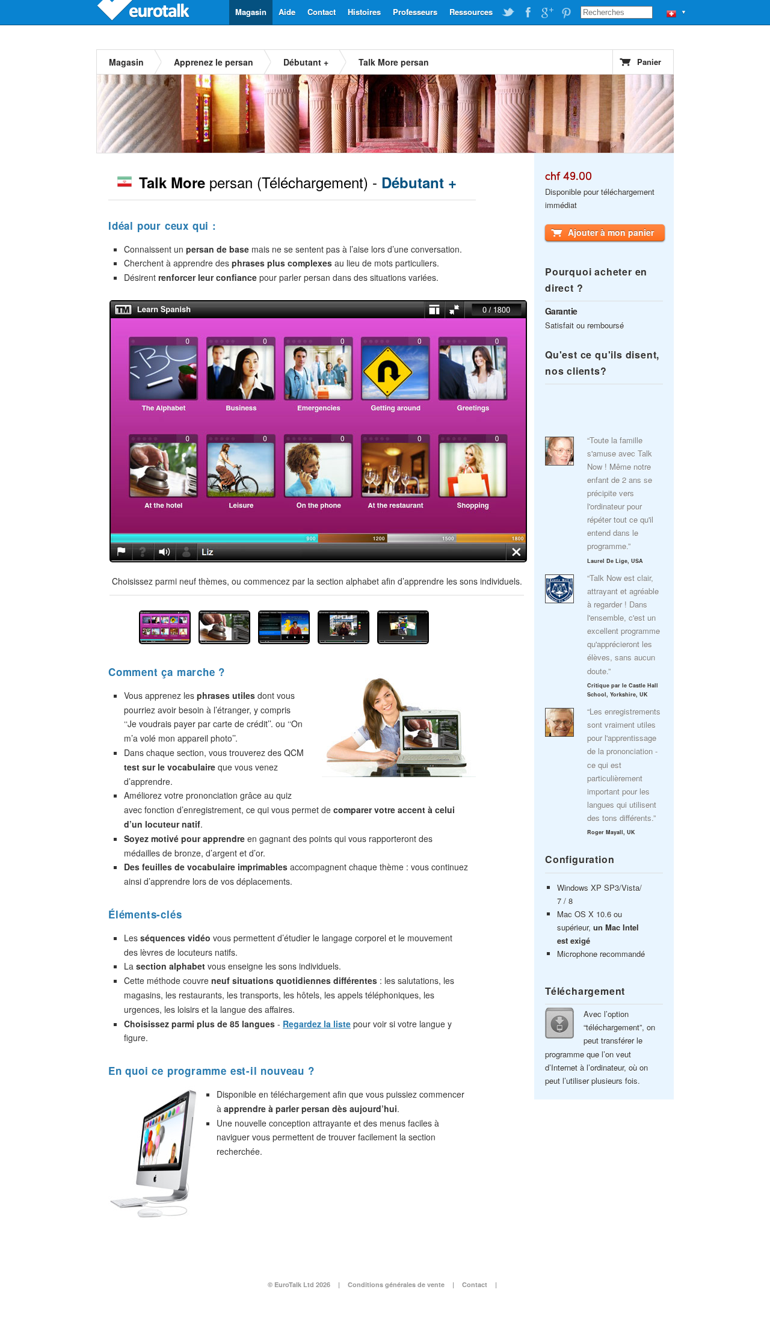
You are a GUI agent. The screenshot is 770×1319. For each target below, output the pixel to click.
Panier (649, 61)
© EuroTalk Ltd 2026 (299, 1284)
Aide (287, 11)
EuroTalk (144, 12)
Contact (321, 11)
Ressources (471, 11)
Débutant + (305, 62)
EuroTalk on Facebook (527, 12)
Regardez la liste (317, 1024)
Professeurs (415, 11)
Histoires (364, 11)
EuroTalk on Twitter (508, 12)
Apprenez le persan (213, 62)
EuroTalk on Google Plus (546, 12)
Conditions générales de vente (396, 1284)
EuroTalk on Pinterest (566, 12)
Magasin (250, 11)
